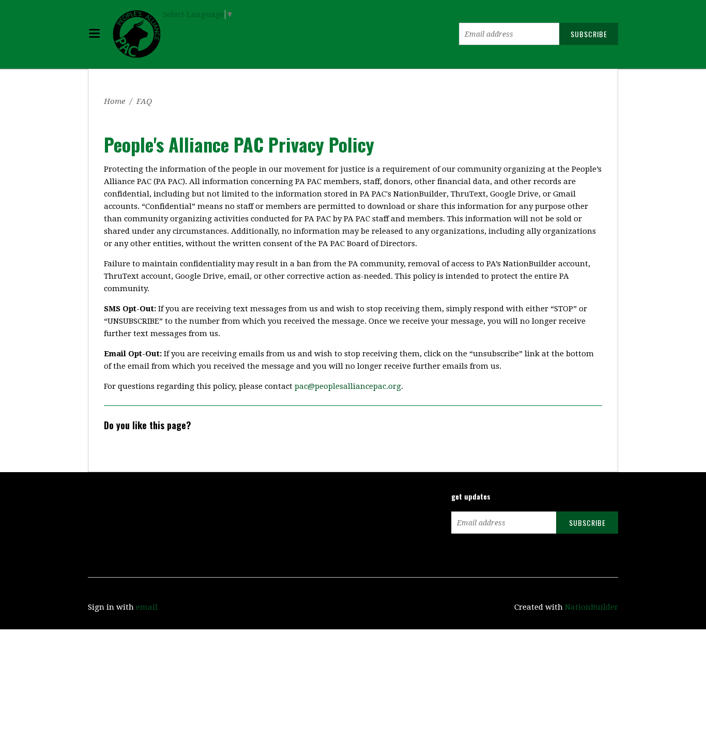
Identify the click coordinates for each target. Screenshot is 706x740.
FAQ (144, 101)
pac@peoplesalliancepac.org (348, 386)
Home (114, 101)
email (147, 607)
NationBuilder (591, 607)
